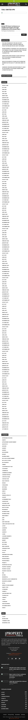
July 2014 (4, 377)
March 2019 (4, 263)
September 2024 (5, 130)
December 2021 (5, 195)
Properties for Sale (7, 564)
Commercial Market (7, 472)
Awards (4, 448)
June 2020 (4, 232)
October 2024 (5, 128)
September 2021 (5, 202)
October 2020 (5, 224)
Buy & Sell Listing (6, 460)
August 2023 (5, 155)
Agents (4, 440)
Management (5, 538)
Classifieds (5, 468)
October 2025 (5, 103)
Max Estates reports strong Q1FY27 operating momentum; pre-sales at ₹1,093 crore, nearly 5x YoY (13, 63)
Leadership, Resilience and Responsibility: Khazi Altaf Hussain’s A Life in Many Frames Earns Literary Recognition (13, 68)
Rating (4, 575)
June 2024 (4, 134)
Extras (4, 493)
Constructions (6, 476)
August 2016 (5, 326)
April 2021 (4, 212)
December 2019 (5, 245)
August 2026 (5, 85)
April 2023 (4, 163)
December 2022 (5, 171)
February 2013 (5, 412)
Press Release (5, 556)
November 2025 (5, 101)
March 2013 (4, 410)
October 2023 (5, 150)
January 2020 (5, 242)
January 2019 (5, 267)
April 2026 (4, 93)
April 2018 (4, 285)
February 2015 (5, 363)
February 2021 (5, 216)
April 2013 (4, 408)
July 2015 (4, 353)
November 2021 (5, 198)
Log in (3, 616)
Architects (5, 444)
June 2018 (4, 281)
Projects (4, 562)
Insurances (5, 509)
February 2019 (5, 265)
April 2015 (4, 359)
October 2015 (5, 347)
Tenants (4, 597)
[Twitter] (15, 658)
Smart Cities (5, 587)
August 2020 (5, 228)
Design (4, 483)
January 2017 (5, 316)
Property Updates (6, 570)
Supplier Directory (6, 593)
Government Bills (6, 499)
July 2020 (4, 230)
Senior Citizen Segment (8, 585)
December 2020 (5, 220)
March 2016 (4, 337)
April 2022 (4, 187)
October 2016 (5, 322)
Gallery (4, 497)
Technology (5, 595)
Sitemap (23, 714)
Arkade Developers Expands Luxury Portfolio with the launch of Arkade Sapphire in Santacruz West (13, 57)
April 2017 (4, 310)
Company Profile (6, 474)
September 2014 (5, 373)
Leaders (4, 530)
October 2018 (5, 273)
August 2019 (5, 253)
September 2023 (5, 153)
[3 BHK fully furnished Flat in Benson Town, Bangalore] (4, 683)
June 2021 (4, 208)
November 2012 (5, 418)
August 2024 (5, 132)
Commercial (5, 470)
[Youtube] (19, 658)
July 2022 (4, 181)
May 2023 (4, 161)
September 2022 (5, 177)
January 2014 (5, 390)
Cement (4, 464)
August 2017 (5, 302)
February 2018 (5, 290)
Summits (4, 591)
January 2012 (5, 425)
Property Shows (6, 568)
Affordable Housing (7, 438)
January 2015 (5, 365)
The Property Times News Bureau (8, 30)
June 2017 (4, 306)
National (4, 542)
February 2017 (5, 314)
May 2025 (4, 114)
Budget (4, 454)
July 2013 (4, 402)
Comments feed (6, 620)
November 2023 (5, 148)
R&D (3, 573)
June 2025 (4, 112)
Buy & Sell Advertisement (8, 458)
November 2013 (5, 394)
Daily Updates (5, 480)
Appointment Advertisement (9, 442)
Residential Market (7, 581)
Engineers (4, 489)
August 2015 (5, 351)
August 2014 (5, 375)
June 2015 (4, 355)
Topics (3, 599)
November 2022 (5, 173)
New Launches (5, 546)
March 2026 (4, 95)
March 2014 (4, 386)
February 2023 (5, 167)
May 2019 (4, 259)
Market (4, 540)
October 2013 (5, 396)
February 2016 (5, 339)
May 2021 (4, 210)
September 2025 (5, 105)
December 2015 (5, 343)
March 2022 (4, 189)
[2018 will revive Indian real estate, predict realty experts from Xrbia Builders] (4, 669)
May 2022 (4, 185)
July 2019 (4, 255)
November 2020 (5, 222)
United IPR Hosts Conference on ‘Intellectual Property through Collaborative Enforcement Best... (11, 27)
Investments (5, 515)
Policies (4, 550)
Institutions (5, 507)
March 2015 (4, 361)
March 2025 (4, 118)
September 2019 (5, 251)
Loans (3, 534)
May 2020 (4, 234)
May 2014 (4, 382)
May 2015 (4, 357)
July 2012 (4, 420)
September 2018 (5, 275)
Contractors (5, 478)
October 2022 (5, 175)
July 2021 (4, 206)
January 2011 (5, 427)
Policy (3, 552)
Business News (5, 456)
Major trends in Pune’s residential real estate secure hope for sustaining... (17, 676)
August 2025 (5, 108)
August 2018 (5, 277)
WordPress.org (6, 622)
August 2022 (5, 179)
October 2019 (5, 249)
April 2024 (4, 138)
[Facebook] (8, 658)
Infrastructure (6, 505)
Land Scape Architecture (8, 523)
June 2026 (4, 89)
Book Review (5, 452)
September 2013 (5, 398)
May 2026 (4, 91)
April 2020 (4, 236)
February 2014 (5, 388)
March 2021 (4, 214)
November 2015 (5, 345)
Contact (5, 714)
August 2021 (5, 204)
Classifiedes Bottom (7, 466)
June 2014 (4, 380)
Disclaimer (17, 714)
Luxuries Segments (6, 536)
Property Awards (6, 566)
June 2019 (4, 257)
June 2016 (4, 330)
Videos (3, 607)
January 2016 (5, 341)
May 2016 (4, 332)
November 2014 (5, 369)
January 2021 (5, 218)
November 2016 (5, 320)
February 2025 (5, 120)
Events (4, 491)
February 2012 (5, 422)
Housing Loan (5, 503)
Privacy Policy (11, 714)
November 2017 (5, 296)
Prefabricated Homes (7, 554)
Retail (3, 583)
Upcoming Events (6, 605)
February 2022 (5, 191)
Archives (4, 446)
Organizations (6, 548)
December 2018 (5, 269)
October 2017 (5, 298)
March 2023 (4, 165)
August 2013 (5, 400)
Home (2, 7)
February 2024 (5, 142)
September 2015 (5, 349)
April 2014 (4, 384)
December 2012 (5, 416)
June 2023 (4, 159)
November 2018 (5, 271)
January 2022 (5, 193)
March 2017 (4, 312)
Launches (4, 528)
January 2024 (5, 144)
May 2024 (4, 136)
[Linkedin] (12, 658)
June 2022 (4, 183)
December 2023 (5, 146)
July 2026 (4, 87)
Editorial (4, 487)
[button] (26, 4)
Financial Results (6, 495)
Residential (5, 577)
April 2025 (4, 116)
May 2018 (4, 283)
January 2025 (5, 122)
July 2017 (4, 304)
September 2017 (5, 300)
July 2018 (4, 279)
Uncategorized (6, 603)
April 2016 (4, 335)
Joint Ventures (6, 521)
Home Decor (5, 501)
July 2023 (4, 157)
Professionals (5, 558)
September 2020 (5, 226)
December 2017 (5, 294)
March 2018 (4, 287)
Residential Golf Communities (9, 579)
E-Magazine (5, 485)
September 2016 (5, 324)
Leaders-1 (4, 532)
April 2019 (4, 261)
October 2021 (5, 200)
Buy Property (5, 462)
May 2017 (4, 308)
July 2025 (4, 110)
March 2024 (4, 140)
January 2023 (5, 169)
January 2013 (5, 414)
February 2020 (5, 240)
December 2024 (5, 124)
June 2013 (4, 404)
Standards (5, 589)
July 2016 (4, 328)
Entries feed (5, 618)
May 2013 (4, 406)
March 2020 (4, 238)
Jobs (3, 517)
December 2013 (5, 392)
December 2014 (5, 367)
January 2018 (5, 292)
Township (4, 601)
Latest (3, 23)
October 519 (5, 429)
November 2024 (5, 126)
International (5, 511)
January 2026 (5, 97)
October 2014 (5, 371)
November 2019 (5, 247)
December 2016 (5, 318)
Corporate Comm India (14, 718)
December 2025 (5, 99)
